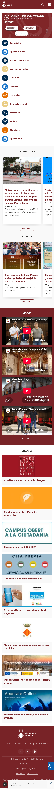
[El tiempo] (5, 78)
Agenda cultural (17, 52)
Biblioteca (15, 130)
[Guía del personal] (5, 104)
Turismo (14, 121)
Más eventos (27, 301)
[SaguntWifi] (5, 43)
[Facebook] (21, 751)
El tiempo (14, 78)
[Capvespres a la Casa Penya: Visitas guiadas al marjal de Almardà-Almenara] (22, 255)
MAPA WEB (20, 774)
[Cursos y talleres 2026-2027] (27, 533)
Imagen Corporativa (19, 60)
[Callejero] (5, 86)
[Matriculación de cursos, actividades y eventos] (27, 700)
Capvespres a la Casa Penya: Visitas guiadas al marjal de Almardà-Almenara (21, 278)
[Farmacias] (5, 95)
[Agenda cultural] (5, 52)
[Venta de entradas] (5, 69)
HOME (8, 744)
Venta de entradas (19, 69)
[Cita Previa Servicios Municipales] (27, 564)
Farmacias (15, 95)
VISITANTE (29, 744)
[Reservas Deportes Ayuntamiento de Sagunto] (27, 596)
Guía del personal (18, 104)
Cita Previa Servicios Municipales (23, 578)
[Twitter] (28, 751)
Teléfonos (15, 113)
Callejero (14, 86)
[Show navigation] (49, 4)
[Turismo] (5, 121)
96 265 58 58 (28, 764)
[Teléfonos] (5, 113)
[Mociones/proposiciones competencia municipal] (27, 631)
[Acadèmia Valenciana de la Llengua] (27, 466)
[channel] (27, 25)
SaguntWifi (15, 43)
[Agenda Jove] (5, 139)
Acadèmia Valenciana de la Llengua (24, 480)
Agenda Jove (16, 139)
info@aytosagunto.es (28, 768)
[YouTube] (34, 751)
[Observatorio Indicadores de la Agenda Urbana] (27, 665)
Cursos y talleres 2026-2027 (20, 547)
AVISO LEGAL (32, 774)
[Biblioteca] (5, 130)
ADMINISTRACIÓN (41, 744)
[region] (27, 25)
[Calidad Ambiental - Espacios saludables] (27, 498)
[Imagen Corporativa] (5, 60)
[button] (15, 35)
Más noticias (27, 228)
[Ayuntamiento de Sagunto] (7, 4)
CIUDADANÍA (18, 744)
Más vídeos (27, 439)
